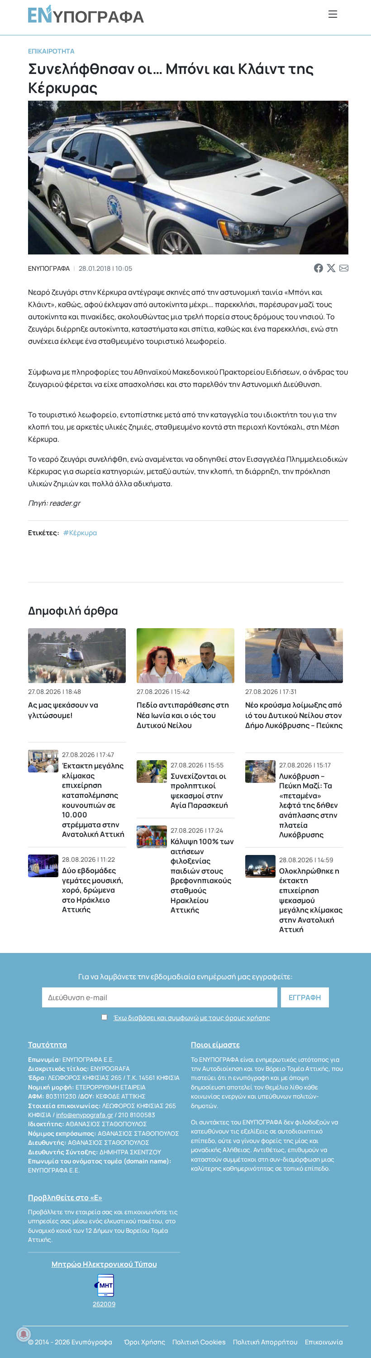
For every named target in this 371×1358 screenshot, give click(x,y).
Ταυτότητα (47, 1045)
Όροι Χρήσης (144, 1342)
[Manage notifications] (23, 1334)
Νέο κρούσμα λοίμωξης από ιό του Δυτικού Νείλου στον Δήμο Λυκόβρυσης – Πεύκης (293, 715)
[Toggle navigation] (333, 14)
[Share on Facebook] (318, 268)
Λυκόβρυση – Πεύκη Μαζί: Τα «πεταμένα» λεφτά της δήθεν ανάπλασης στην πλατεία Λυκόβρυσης (308, 805)
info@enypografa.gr (84, 1115)
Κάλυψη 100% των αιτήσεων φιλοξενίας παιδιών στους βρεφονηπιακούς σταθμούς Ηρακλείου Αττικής (202, 875)
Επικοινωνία (324, 1342)
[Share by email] (343, 268)
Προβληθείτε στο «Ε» (65, 1197)
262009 (104, 1304)
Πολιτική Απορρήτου (265, 1342)
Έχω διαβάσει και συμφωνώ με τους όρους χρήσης (192, 1017)
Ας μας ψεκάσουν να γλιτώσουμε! (63, 710)
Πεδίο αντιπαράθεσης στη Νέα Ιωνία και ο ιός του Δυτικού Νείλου (183, 715)
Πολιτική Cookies (199, 1342)
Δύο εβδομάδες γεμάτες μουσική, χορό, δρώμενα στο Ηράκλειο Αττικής (93, 889)
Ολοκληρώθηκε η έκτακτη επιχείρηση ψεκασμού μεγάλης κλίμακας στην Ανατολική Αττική (310, 900)
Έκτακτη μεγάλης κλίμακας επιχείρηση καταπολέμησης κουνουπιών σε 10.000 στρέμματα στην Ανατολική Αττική (93, 800)
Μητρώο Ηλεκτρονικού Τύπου (104, 1264)
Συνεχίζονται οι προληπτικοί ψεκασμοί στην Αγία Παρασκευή (199, 791)
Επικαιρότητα (51, 51)
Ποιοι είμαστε (215, 1045)
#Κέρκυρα (80, 532)
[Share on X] (331, 268)
